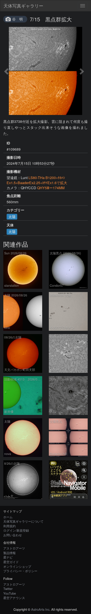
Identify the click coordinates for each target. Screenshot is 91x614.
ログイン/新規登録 (16, 530)
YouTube (9, 593)
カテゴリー (15, 210)
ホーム (8, 516)
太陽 (11, 216)
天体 (10, 225)
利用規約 (9, 525)
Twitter (8, 588)
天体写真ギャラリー (23, 5)
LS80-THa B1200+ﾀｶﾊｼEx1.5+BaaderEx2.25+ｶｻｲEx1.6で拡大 (39, 180)
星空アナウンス (14, 597)
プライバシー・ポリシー (20, 570)
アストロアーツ (14, 548)
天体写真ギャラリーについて (23, 521)
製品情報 (9, 552)
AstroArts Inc (40, 609)
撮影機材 (14, 171)
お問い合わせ (12, 535)
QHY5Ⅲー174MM (50, 187)
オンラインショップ (17, 566)
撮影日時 (14, 157)
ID (8, 143)
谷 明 (17, 19)
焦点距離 (14, 195)
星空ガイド (11, 561)
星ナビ (8, 557)
